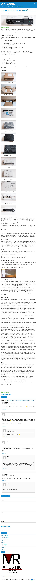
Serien (3, 540)
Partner (3, 549)
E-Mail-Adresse (4, 517)
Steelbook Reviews (5, 537)
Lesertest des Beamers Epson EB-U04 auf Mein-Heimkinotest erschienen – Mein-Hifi (19, 400)
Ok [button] (31, 579)
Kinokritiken (4, 545)
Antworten (4, 409)
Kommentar (3, 500)
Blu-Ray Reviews (5, 535)
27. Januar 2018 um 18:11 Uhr (9, 475)
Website (2, 521)
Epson (2, 394)
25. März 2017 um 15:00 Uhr (9, 442)
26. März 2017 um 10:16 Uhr (11, 457)
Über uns (3, 547)
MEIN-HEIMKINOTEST (8, 4)
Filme (3, 542)
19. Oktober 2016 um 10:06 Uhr (10, 415)
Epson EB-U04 (5, 394)
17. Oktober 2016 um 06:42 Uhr (10, 403)
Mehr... (34, 579)
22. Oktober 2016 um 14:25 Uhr (11, 431)
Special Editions (5, 539)
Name (2, 512)
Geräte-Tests (4, 544)
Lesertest (9, 394)
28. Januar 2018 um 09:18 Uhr (11, 484)
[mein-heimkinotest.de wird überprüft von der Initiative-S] (7, 576)
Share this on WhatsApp (5, 27)
